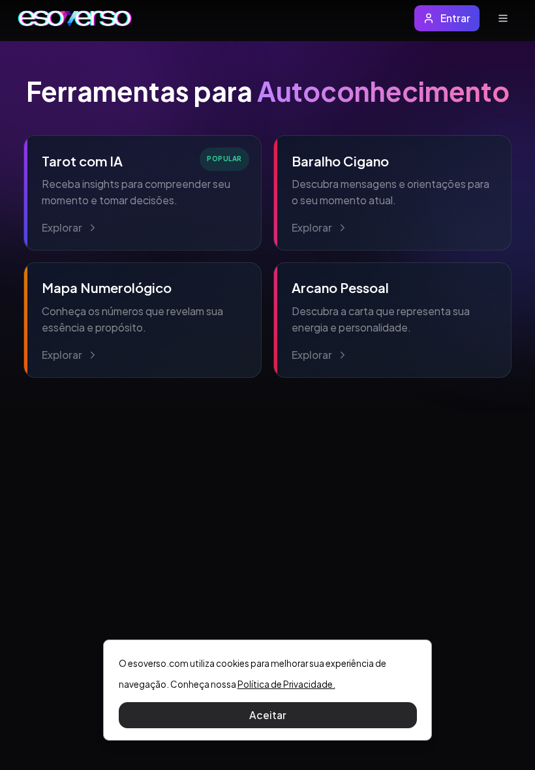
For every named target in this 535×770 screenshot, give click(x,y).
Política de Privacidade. (286, 684)
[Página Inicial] (75, 18)
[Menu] (502, 18)
